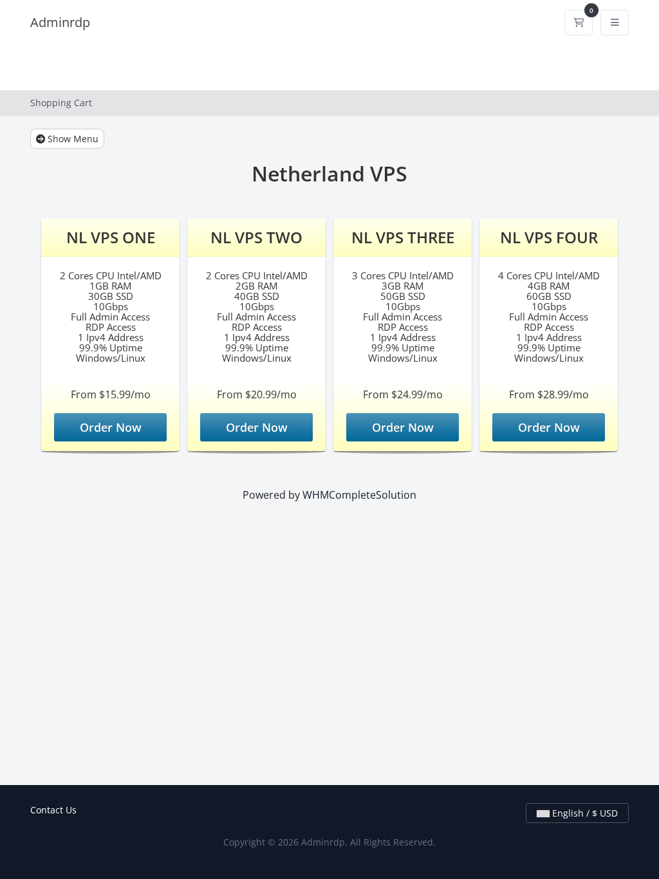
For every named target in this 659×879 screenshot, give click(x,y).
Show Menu (71, 139)
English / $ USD (584, 813)
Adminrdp (60, 22)
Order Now (111, 427)
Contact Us (53, 810)
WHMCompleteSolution (359, 495)
